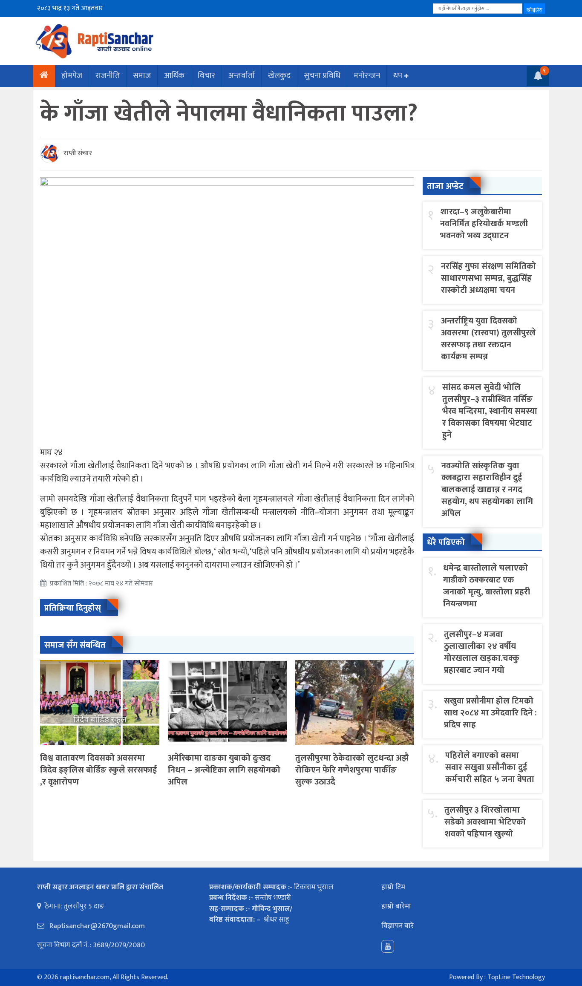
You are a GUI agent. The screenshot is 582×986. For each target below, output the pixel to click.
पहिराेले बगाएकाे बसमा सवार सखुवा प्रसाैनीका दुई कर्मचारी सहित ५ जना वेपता (489, 767)
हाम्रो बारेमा (396, 906)
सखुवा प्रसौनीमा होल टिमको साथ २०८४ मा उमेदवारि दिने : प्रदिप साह (490, 713)
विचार (206, 75)
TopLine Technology (516, 977)
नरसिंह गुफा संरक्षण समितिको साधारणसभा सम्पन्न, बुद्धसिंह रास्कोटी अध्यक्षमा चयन (488, 278)
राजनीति (107, 75)
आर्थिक (174, 75)
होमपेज (71, 75)
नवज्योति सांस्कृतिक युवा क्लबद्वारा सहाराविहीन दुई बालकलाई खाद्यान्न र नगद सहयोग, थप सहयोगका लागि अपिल (487, 489)
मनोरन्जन (367, 75)
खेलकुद (279, 75)
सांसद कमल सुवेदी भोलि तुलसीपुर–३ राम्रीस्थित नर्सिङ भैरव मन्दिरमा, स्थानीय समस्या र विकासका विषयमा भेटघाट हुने (489, 411)
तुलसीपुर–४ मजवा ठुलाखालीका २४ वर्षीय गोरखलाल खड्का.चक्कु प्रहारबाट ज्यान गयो (481, 652)
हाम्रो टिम (393, 887)
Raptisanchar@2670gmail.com (96, 926)
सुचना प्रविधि (322, 75)
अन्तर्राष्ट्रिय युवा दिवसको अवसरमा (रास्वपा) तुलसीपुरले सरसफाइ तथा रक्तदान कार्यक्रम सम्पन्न (488, 339)
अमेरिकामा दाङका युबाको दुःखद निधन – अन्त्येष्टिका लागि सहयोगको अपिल (224, 770)
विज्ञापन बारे (397, 926)
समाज (142, 75)
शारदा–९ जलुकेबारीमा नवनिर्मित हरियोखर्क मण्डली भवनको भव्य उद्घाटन (484, 224)
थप (397, 75)
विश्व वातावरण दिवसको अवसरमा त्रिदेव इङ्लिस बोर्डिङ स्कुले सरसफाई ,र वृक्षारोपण (98, 770)
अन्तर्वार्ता (241, 75)
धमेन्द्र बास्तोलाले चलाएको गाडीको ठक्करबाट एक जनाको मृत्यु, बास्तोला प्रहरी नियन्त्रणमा (486, 586)
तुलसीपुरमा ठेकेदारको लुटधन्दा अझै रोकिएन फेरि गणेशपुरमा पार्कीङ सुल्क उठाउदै (352, 770)
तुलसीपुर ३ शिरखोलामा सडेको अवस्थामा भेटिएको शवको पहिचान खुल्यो (485, 822)
